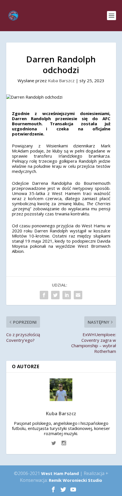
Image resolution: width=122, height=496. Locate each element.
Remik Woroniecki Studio (75, 480)
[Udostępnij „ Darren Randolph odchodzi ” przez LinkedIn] (66, 295)
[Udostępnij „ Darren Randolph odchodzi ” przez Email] (78, 295)
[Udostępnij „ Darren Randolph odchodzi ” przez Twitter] (55, 295)
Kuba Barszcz (61, 80)
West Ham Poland (60, 473)
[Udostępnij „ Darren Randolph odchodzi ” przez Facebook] (44, 295)
